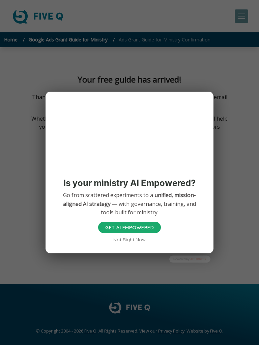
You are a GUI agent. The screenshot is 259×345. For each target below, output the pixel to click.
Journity (198, 259)
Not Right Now (129, 240)
